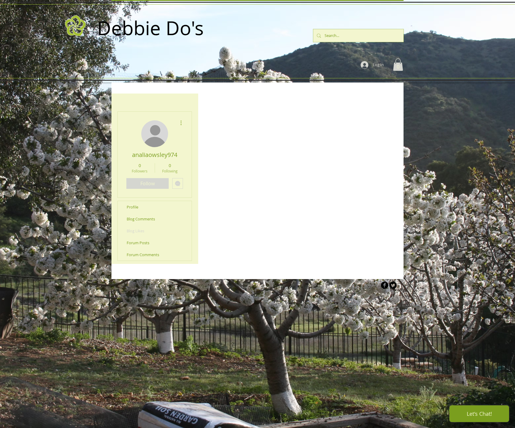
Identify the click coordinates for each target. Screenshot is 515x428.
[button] (398, 64)
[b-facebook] (384, 285)
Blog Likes (135, 231)
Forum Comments (143, 254)
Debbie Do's (150, 28)
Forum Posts (138, 242)
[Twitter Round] (393, 285)
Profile (132, 207)
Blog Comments (141, 219)
